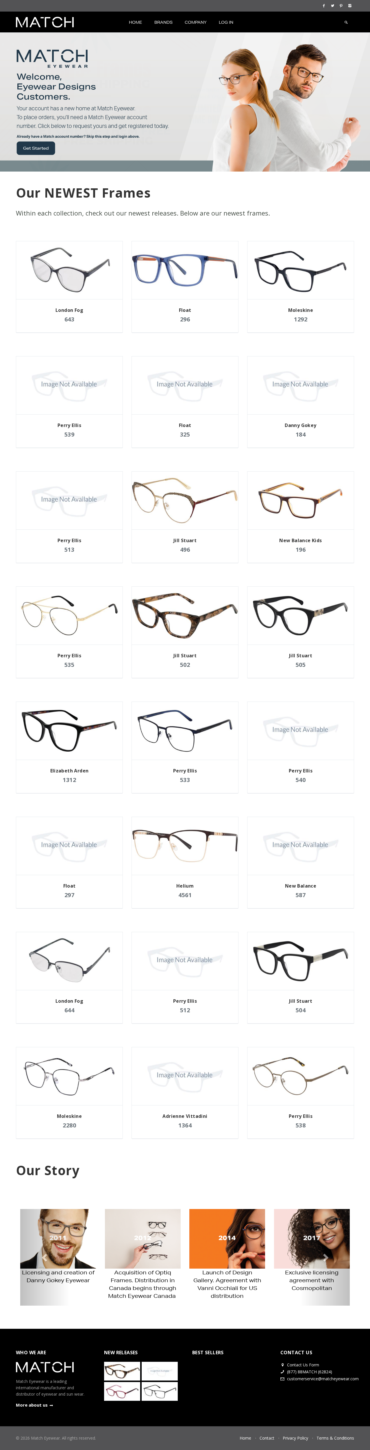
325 (185, 434)
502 (185, 665)
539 (69, 434)
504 (301, 1010)
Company (196, 22)
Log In (226, 22)
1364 (185, 1125)
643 (69, 319)
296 (185, 319)
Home (135, 22)
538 (301, 1125)
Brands (163, 22)
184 (301, 434)
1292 (300, 319)
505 (301, 665)
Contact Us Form (302, 1365)
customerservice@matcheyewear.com (323, 1378)
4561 (185, 895)
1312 (69, 780)
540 (301, 780)
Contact (267, 1438)
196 (301, 549)
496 (185, 549)
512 (185, 1010)
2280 (69, 1125)
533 (185, 780)
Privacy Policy (295, 1438)
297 (69, 895)
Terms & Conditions (335, 1438)
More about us (32, 1405)
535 (69, 665)
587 (301, 895)
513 (69, 549)
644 (69, 1010)
